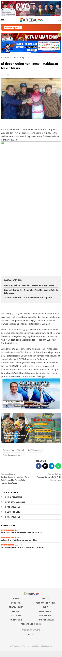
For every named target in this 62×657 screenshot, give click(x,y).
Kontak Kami (16, 620)
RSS (32, 634)
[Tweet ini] (45, 466)
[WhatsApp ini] (58, 466)
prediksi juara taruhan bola (12, 582)
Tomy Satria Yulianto (11, 455)
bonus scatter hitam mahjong (13, 574)
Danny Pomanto (13, 512)
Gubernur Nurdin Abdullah (13, 450)
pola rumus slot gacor (10, 562)
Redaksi (45, 598)
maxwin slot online (9, 559)
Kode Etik (15, 603)
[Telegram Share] (52, 466)
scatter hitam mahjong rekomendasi (16, 555)
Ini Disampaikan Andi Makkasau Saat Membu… (23, 547)
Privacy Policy (16, 607)
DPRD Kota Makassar (15, 502)
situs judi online (7, 570)
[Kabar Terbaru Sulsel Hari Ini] (31, 20)
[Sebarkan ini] (39, 466)
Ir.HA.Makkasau (34, 450)
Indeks (16, 598)
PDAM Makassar (12, 517)
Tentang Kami (45, 615)
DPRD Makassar (12, 507)
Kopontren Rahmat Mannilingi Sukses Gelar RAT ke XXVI (29, 285)
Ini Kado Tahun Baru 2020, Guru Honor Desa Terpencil (28, 297)
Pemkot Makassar (13, 497)
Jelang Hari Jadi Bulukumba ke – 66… (19, 540)
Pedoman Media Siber (46, 603)
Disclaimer (16, 615)
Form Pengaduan (45, 620)
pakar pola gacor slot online (13, 578)
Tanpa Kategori (7, 530)
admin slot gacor (8, 566)
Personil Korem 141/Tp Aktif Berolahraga (49, 477)
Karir (45, 607)
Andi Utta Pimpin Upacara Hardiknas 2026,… (22, 532)
